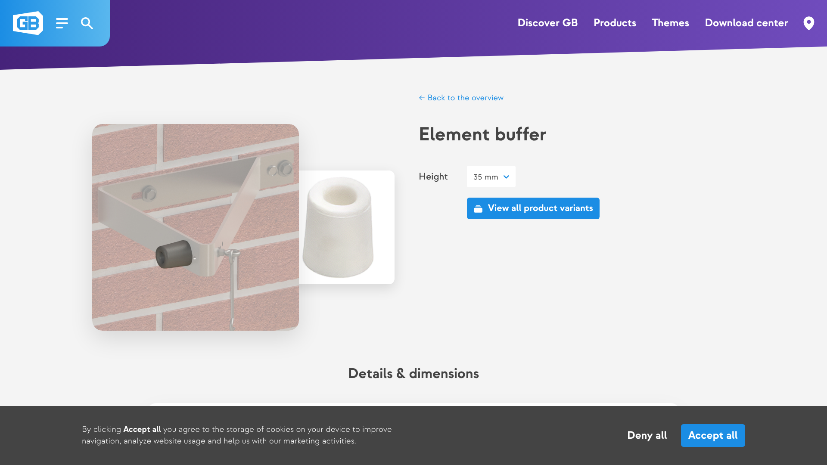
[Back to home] (28, 23)
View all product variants (540, 208)
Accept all (713, 435)
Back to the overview (464, 98)
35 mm (485, 177)
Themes (670, 23)
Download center (746, 23)
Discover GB (548, 23)
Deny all (647, 435)
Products (615, 23)
